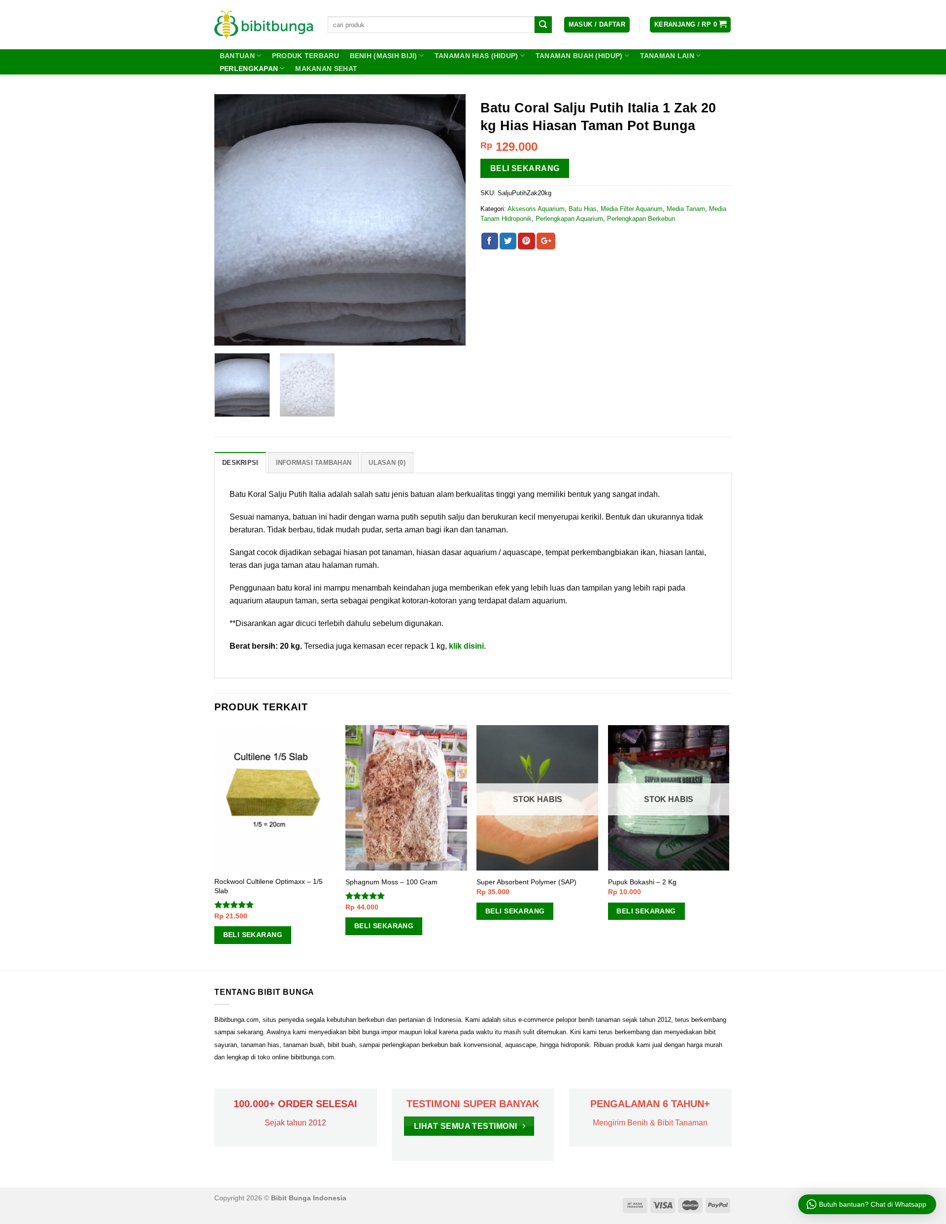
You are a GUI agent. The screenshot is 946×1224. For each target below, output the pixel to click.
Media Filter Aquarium (632, 208)
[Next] (448, 220)
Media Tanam (686, 208)
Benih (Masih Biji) (383, 56)
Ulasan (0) (387, 462)
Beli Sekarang (525, 168)
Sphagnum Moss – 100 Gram (391, 882)
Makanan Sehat (326, 68)
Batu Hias (583, 208)
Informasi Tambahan (314, 462)
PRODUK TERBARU (305, 56)
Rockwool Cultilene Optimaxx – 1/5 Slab (268, 886)
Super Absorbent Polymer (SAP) (526, 882)
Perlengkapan (249, 68)
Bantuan (237, 56)
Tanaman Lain (667, 56)
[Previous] (231, 220)
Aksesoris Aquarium (536, 208)
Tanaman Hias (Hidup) (476, 56)
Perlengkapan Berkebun (641, 218)
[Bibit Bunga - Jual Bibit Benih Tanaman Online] (263, 24)
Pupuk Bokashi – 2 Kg (642, 882)
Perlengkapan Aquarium (569, 218)
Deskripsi (240, 462)
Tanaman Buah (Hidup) (579, 56)
